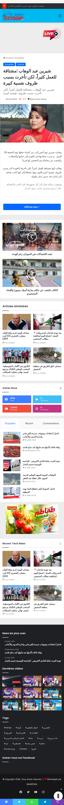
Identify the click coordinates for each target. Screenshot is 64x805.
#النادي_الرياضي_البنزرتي (14, 738)
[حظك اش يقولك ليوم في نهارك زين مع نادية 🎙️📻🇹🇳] (11, 705)
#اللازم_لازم (20, 733)
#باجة (30, 738)
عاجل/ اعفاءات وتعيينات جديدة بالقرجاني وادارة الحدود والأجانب (41, 435)
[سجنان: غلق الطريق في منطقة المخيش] (47, 355)
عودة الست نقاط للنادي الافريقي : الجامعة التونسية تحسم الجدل (41, 463)
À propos (23, 749)
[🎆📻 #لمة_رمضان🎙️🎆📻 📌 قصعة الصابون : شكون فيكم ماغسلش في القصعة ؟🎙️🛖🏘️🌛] (52, 681)
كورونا (33, 749)
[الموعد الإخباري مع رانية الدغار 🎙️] (32, 681)
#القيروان (8, 733)
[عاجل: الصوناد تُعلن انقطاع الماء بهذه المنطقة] (11, 493)
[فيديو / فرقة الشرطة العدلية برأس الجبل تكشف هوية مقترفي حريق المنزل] (11, 681)
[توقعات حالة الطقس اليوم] (11, 693)
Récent (29, 423)
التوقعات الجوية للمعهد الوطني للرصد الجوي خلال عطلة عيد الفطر (39, 476)
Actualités (19, 58)
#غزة (6, 743)
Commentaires (51, 423)
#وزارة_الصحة (9, 749)
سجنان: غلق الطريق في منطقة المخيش (47, 368)
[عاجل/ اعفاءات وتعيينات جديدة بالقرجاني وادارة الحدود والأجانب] (11, 438)
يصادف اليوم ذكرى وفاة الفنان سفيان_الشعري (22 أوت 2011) (15, 335)
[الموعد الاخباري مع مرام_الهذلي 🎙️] (32, 693)
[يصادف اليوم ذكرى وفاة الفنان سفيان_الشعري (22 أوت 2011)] (16, 322)
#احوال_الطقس (31, 727)
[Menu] (60, 16)
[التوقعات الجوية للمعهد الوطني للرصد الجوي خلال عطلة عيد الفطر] (11, 479)
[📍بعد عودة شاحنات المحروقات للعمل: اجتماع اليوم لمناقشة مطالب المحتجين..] (47, 322)
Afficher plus (31, 207)
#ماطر (42, 743)
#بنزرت (40, 738)
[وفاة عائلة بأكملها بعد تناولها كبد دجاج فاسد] (11, 451)
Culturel (20, 64)
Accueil (9, 58)
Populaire (10, 423)
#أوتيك (18, 727)
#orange (7, 727)
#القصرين (46, 727)
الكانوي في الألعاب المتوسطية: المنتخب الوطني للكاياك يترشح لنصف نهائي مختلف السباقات (16, 369)
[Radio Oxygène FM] (13, 15)
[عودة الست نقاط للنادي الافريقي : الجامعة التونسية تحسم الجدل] (11, 465)
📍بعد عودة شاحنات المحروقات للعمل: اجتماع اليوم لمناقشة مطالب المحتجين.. (47, 335)
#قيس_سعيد (30, 743)
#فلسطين (17, 743)
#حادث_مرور (53, 738)
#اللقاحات (34, 733)
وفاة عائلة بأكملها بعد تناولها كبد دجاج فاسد (41, 447)
